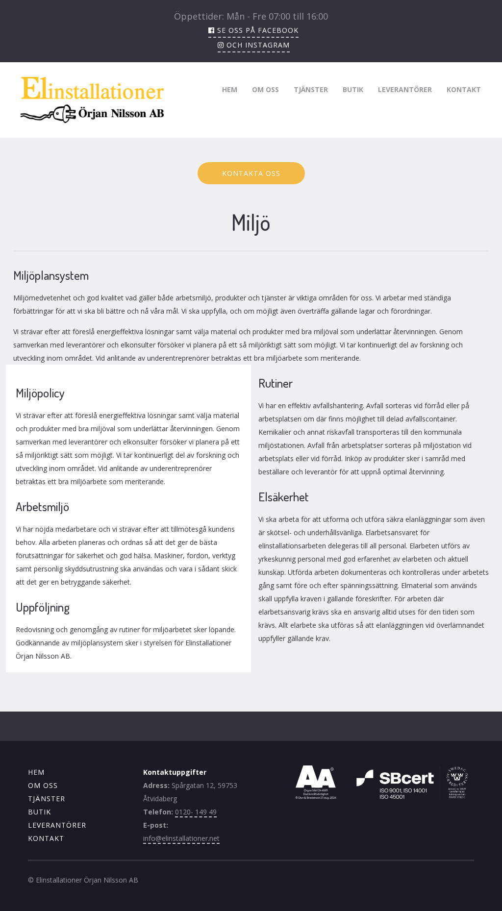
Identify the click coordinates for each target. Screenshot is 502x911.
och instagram (257, 44)
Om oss (265, 89)
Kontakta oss (251, 173)
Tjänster (311, 89)
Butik (353, 89)
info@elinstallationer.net (181, 838)
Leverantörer (405, 89)
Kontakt (464, 89)
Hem (229, 89)
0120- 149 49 (196, 811)
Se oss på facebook (257, 30)
